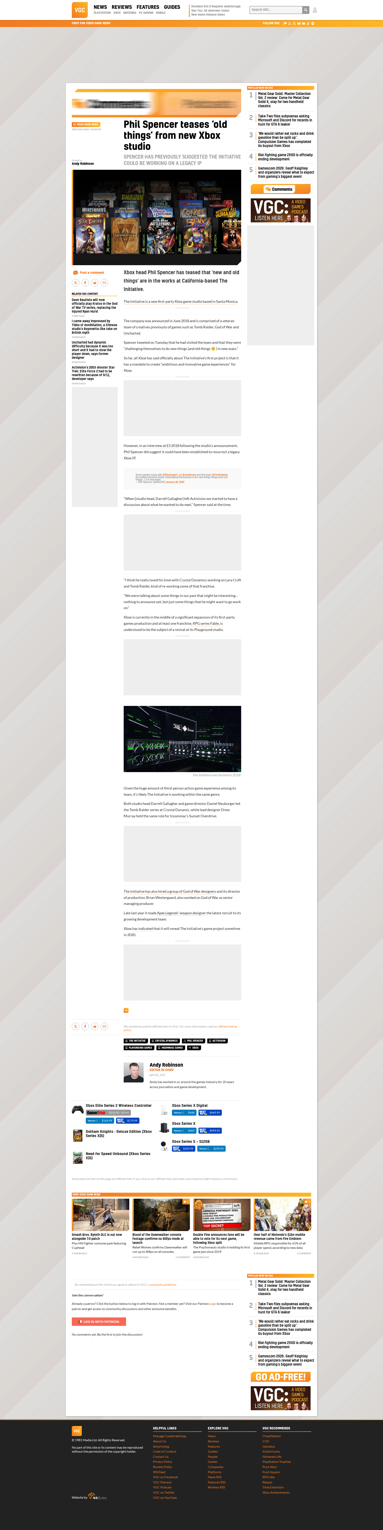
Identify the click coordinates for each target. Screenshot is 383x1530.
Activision (198, 499)
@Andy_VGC (158, 1074)
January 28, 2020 (175, 482)
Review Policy (162, 1467)
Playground (203, 630)
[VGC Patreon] (285, 23)
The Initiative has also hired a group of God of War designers (170, 891)
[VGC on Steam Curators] (312, 23)
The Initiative (194, 358)
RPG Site (269, 1477)
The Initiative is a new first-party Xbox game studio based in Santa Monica (180, 301)
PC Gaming (146, 13)
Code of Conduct (164, 1451)
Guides (172, 7)
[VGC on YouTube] (303, 23)
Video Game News (87, 124)
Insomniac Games (172, 1048)
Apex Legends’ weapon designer (181, 913)
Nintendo (129, 13)
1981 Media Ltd (86, 1440)
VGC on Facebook (165, 1477)
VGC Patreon (162, 1482)
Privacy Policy (162, 1461)
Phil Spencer (133, 452)
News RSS (214, 1477)
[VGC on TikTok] (308, 23)
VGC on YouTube (165, 1497)
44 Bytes (97, 1496)
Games (212, 1461)
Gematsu (269, 1446)
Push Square (271, 1472)
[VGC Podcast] (289, 23)
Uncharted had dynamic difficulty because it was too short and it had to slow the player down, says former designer (92, 350)
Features (148, 7)
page (212, 1303)
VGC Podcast (162, 1487)
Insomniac (178, 816)
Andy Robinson (83, 163)
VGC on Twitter (164, 1492)
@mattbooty (189, 475)
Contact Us (161, 1456)
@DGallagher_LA (172, 475)
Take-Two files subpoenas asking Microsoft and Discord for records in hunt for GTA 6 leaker (285, 120)
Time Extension (273, 1487)
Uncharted (132, 333)
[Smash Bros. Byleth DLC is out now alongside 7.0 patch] (100, 1215)
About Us (159, 1441)
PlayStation (102, 13)
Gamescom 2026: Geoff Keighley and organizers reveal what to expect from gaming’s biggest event (286, 172)
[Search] (305, 10)
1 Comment (183, 1257)
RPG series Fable (206, 623)
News (100, 7)
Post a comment (92, 272)
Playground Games (140, 1048)
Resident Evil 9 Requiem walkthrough (216, 6)
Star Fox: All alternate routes (210, 10)
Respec (267, 1482)
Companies (215, 1467)
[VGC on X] (294, 23)
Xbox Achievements (276, 1492)
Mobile (161, 13)
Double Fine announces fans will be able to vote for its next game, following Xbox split (218, 1238)
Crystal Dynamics (193, 580)
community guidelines (162, 1284)
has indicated (142, 928)
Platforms (214, 1472)
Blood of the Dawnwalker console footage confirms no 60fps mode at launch (158, 1238)
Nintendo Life (272, 1456)
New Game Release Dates (208, 14)
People (212, 1456)
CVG (266, 1441)
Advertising (161, 1446)
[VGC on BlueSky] (298, 23)
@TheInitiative (220, 475)
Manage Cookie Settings (169, 1436)
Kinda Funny (271, 1451)
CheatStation (272, 1436)
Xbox (117, 13)
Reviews (122, 7)
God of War (223, 327)
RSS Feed (159, 1472)
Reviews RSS (216, 1487)
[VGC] (80, 10)
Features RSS (217, 1482)
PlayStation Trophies (277, 1461)
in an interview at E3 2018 (159, 446)
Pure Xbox (270, 1467)
